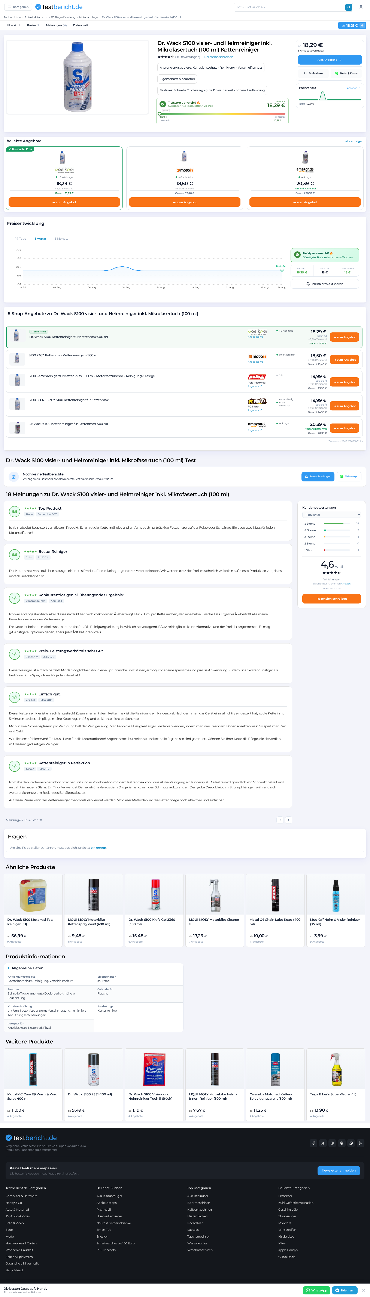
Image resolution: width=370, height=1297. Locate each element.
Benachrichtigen (320, 476)
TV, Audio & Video (18, 1216)
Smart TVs (104, 1230)
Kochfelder (195, 1223)
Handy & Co (14, 1203)
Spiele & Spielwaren (19, 1257)
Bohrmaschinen (198, 1203)
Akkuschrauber (197, 1196)
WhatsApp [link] (319, 1290)
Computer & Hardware (21, 1196)
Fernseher (285, 1196)
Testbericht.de (12, 17)
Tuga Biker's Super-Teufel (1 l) (333, 1094)
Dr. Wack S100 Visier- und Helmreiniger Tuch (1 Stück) (150, 1096)
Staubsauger (287, 1216)
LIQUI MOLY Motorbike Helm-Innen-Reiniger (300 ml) (213, 1096)
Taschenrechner (198, 1236)
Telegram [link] (347, 1290)
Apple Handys (288, 1250)
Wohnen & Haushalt (19, 1250)
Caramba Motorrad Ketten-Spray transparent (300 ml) (271, 1096)
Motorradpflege (88, 17)
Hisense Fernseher (109, 1216)
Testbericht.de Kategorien (26, 1188)
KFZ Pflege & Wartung (62, 17)
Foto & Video (15, 1223)
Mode (9, 1236)
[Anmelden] (361, 7)
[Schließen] (364, 1290)
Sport (9, 1230)
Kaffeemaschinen (199, 1209)
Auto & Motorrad (35, 17)
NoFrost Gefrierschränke (114, 1223)
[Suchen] (348, 7)
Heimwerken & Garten (21, 1243)
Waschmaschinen (199, 1250)
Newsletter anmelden (339, 1170)
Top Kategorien (199, 1188)
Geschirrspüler (288, 1209)
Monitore (284, 1223)
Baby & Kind (14, 1270)
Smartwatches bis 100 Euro (116, 1243)
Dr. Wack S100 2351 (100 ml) (90, 1094)
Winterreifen (287, 1230)
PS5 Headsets (106, 1250)
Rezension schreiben (332, 598)
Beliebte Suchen (109, 1188)
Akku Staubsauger (109, 1196)
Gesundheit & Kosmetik (22, 1263)
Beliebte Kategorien (294, 1188)
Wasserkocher (197, 1243)
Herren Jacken (197, 1216)
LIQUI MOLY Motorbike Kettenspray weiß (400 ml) (89, 922)
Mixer (282, 1243)
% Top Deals (286, 1257)
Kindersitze (286, 1236)
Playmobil (104, 1209)
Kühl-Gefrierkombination (295, 1203)
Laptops (193, 1230)
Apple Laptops (107, 1203)
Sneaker (102, 1236)
